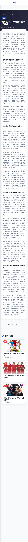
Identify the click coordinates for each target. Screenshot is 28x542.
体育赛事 (7, 14)
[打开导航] (2, 2)
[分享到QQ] (16, 324)
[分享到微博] (12, 324)
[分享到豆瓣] (20, 324)
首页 (2, 14)
